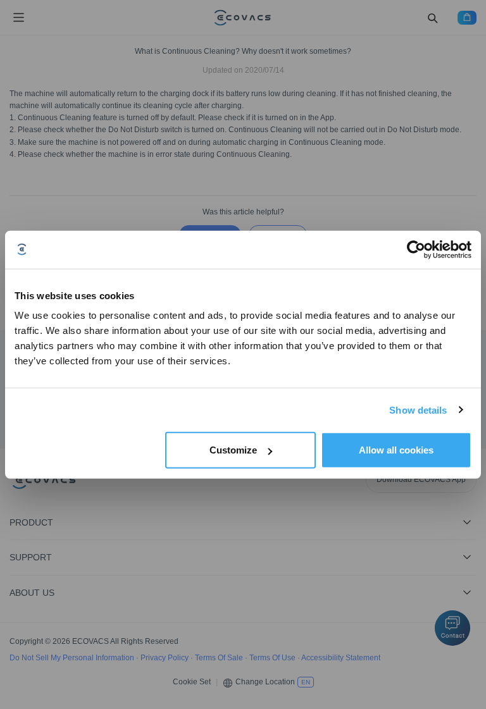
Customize (233, 450)
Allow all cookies (396, 450)
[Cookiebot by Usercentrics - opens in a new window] (416, 249)
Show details (418, 409)
